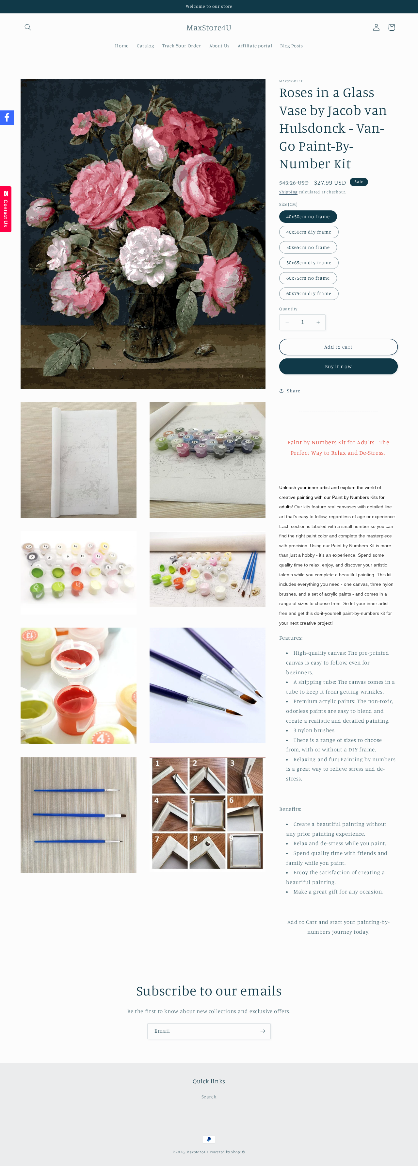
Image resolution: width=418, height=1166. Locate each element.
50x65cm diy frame (308, 262)
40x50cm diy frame (308, 232)
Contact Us (5, 212)
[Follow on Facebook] (7, 117)
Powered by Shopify (227, 1152)
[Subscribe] (262, 1031)
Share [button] (293, 390)
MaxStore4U (197, 1152)
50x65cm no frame (308, 247)
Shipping (288, 191)
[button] (28, 27)
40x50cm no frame (308, 216)
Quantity (288, 308)
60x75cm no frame (308, 278)
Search (209, 1096)
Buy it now (338, 366)
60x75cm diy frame (308, 293)
